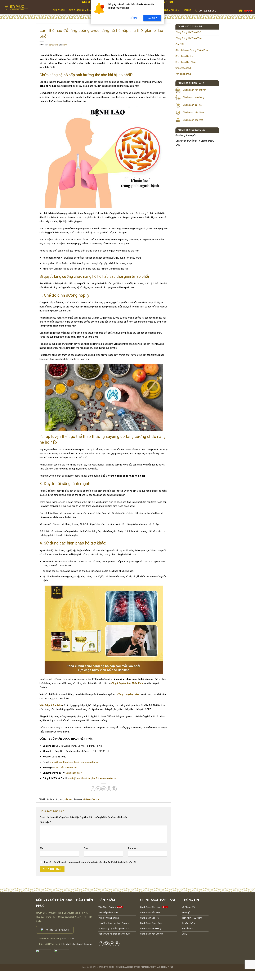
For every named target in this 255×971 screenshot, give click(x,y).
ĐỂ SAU (134, 18)
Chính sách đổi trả (192, 105)
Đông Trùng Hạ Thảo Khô (188, 32)
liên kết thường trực (91, 799)
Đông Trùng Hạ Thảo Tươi (188, 38)
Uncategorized (183, 68)
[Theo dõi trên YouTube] (117, 943)
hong (64, 45)
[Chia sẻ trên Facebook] (93, 788)
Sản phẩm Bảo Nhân (185, 62)
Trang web (133, 848)
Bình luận (45, 822)
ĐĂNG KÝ (152, 18)
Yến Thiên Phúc (183, 74)
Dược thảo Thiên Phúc (65, 767)
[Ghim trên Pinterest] (109, 788)
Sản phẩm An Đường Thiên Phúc (192, 50)
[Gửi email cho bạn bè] (103, 788)
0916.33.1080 (62, 929)
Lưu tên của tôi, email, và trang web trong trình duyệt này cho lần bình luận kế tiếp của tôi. (90, 862)
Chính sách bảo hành (193, 112)
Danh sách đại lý (74, 772)
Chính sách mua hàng (193, 97)
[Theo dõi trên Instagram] (106, 943)
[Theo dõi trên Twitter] (111, 943)
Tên (42, 848)
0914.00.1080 (68, 938)
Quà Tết (179, 44)
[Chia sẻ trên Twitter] (98, 788)
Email (86, 848)
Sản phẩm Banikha (184, 56)
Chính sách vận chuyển (194, 89)
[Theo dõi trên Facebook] (101, 943)
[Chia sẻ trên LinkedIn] (114, 788)
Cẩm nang (68, 799)
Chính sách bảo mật (193, 120)
